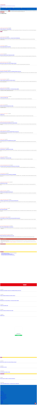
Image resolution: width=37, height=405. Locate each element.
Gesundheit (1, 130)
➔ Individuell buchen (7, 9)
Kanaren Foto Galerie (2, 393)
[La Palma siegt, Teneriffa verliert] (4, 95)
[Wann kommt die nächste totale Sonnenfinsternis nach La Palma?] (4, 138)
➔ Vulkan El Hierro (25, 8)
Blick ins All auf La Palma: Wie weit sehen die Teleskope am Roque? (8, 63)
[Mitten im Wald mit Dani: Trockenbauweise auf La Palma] (4, 233)
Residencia (6, 130)
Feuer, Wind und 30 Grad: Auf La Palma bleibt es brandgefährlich (8, 174)
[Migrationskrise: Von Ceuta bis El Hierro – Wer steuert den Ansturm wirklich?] (2, 298)
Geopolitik (1, 199)
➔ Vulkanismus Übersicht (21, 9)
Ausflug (1, 96)
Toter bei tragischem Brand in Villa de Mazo (5, 46)
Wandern (1, 357)
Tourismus (4, 70)
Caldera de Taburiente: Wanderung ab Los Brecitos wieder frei (7, 80)
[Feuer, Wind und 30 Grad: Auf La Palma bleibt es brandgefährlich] (4, 172)
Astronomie (1, 139)
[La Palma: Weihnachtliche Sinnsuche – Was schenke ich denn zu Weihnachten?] (2, 381)
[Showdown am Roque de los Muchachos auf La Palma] (2, 308)
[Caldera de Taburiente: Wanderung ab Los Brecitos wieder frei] (2, 293)
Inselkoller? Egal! (2, 114)
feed (1, 403)
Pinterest (3, 394)
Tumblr (2, 402)
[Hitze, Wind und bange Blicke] (4, 207)
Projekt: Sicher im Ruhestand (3, 396)
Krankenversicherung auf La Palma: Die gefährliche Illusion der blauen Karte (9, 131)
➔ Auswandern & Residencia (14, 9)
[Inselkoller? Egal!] (4, 112)
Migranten (5, 199)
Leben (2, 208)
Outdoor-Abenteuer (2, 392)
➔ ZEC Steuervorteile (16, 8)
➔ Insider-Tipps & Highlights (12, 9)
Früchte (2, 234)
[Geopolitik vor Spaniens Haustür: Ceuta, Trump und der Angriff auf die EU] (4, 198)
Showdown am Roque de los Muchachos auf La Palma (6, 310)
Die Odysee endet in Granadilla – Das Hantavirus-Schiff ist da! (7, 378)
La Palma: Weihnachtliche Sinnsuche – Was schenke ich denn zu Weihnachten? (9, 383)
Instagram (5, 394)
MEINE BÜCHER (35, 8)
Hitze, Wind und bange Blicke (3, 209)
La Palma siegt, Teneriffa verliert (4, 97)
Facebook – (1, 394)
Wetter (5, 173)
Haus (0, 70)
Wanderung (7, 96)
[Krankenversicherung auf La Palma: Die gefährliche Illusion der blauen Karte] (4, 129)
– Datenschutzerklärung (3, 397)
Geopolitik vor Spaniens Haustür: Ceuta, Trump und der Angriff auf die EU (9, 200)
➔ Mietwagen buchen (9, 9)
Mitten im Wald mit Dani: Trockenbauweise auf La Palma (7, 235)
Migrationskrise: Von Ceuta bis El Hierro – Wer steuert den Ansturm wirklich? (9, 300)
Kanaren (2, 113)
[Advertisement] (17, 278)
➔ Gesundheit (18, 8)
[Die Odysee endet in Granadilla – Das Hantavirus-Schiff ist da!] (2, 376)
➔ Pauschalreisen (5, 8)
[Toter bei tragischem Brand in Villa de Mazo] (4, 44)
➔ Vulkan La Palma (23, 8)
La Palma (1, 45)
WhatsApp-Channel (4, 395)
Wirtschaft (6, 70)
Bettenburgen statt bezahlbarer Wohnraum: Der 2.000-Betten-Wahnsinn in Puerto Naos (10, 71)
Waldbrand (3, 45)
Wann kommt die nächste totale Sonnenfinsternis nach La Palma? (8, 140)
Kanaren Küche (1, 391)
